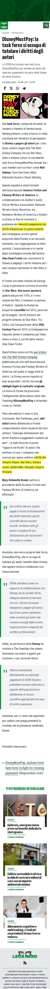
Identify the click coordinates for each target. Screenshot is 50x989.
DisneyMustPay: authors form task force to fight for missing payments (24, 768)
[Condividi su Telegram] (24, 88)
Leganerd (5, 33)
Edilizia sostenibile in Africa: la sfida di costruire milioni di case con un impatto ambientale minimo (24, 879)
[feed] (25, 962)
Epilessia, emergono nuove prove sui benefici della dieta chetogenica (24, 828)
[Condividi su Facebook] (4, 88)
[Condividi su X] (11, 88)
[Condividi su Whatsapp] (17, 88)
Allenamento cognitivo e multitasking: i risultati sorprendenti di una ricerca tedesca (23, 932)
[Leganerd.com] (4, 25)
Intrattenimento (17, 33)
